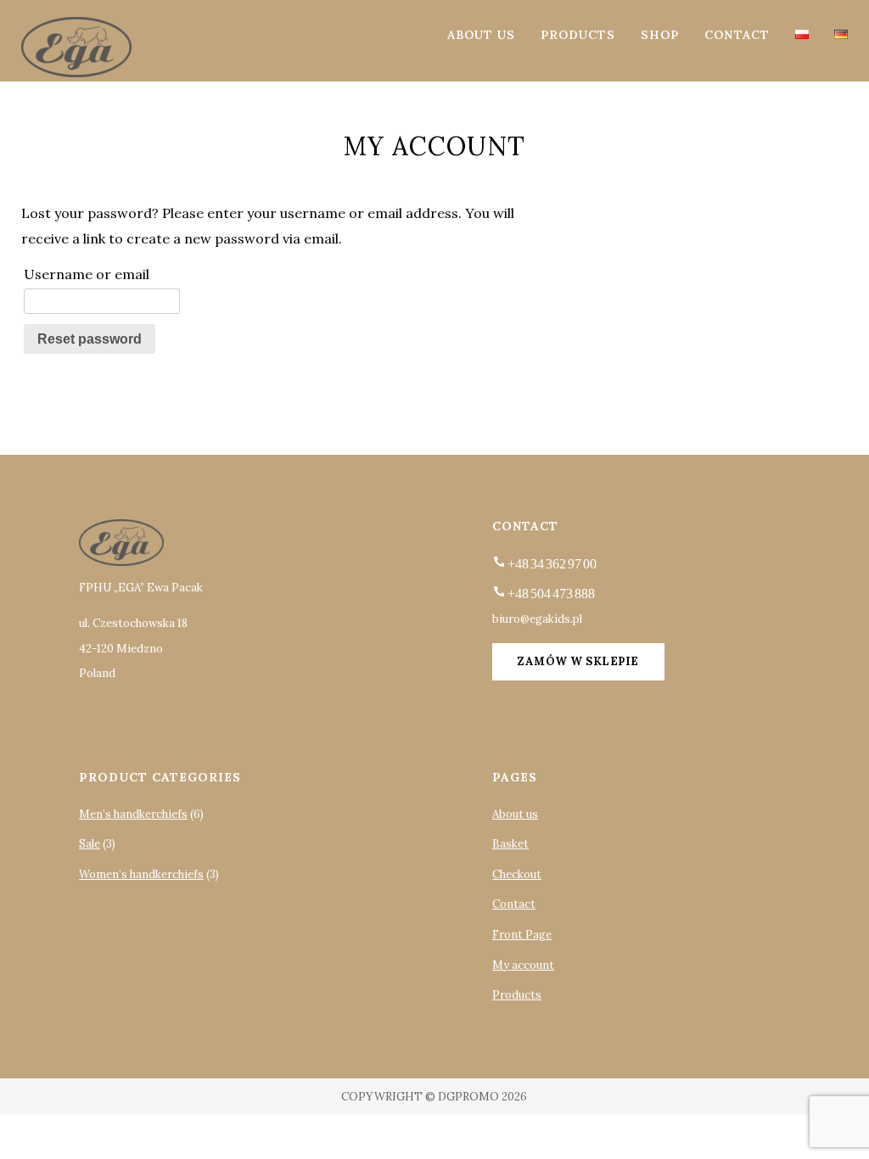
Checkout (516, 874)
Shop (660, 34)
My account (523, 965)
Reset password (89, 339)
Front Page (522, 934)
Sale (89, 844)
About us (481, 34)
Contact (737, 34)
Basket (510, 844)
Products (578, 34)
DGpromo (468, 1096)
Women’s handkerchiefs (141, 874)
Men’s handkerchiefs (133, 814)
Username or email (86, 274)
